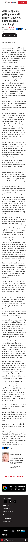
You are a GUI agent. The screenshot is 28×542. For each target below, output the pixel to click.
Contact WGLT (6, 508)
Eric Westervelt (10, 27)
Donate (23, 2)
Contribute (5, 515)
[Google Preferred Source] (14, 488)
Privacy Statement (7, 518)
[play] (2, 540)
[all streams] (26, 540)
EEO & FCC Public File (8, 511)
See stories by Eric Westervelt (15, 466)
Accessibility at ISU (7, 521)
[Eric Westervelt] (5, 457)
